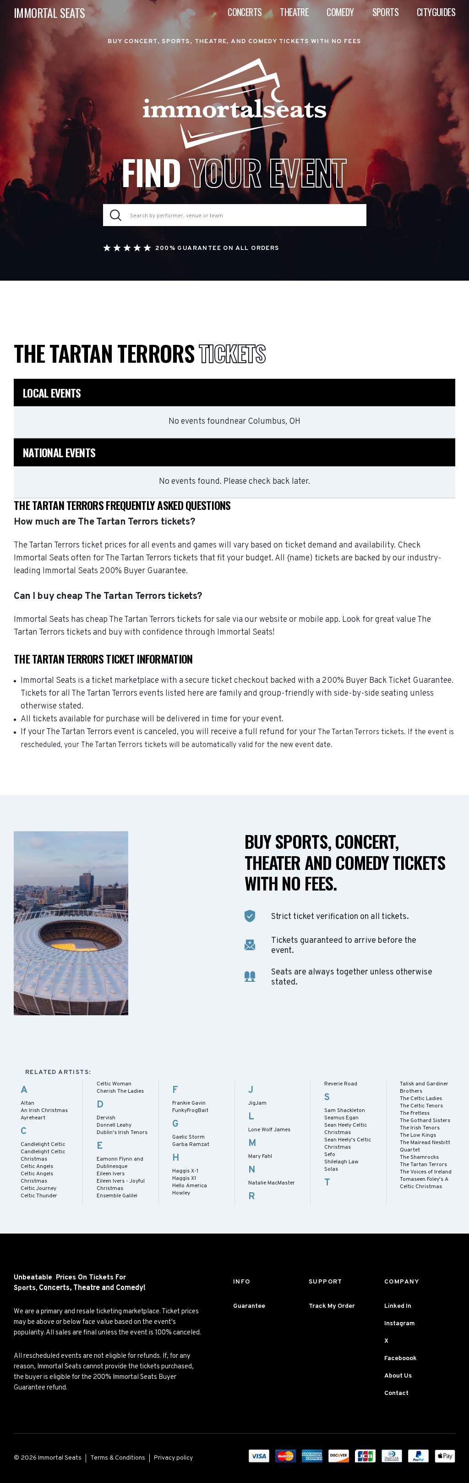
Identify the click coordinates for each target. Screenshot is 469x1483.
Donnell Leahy (114, 1125)
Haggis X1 (184, 1178)
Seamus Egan (341, 1118)
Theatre (294, 12)
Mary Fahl (260, 1156)
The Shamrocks (419, 1157)
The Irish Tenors (420, 1128)
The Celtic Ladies (421, 1098)
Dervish (106, 1118)
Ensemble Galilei (117, 1196)
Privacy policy (173, 1458)
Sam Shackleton (344, 1110)
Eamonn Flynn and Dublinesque (120, 1163)
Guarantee (249, 1306)
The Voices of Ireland (426, 1172)
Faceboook (400, 1358)
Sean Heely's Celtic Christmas (347, 1143)
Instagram (399, 1324)
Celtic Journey (38, 1188)
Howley (181, 1193)
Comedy (340, 12)
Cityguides (436, 12)
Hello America (189, 1186)
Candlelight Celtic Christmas (43, 1155)
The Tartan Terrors (423, 1164)
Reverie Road (340, 1084)
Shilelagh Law (341, 1162)
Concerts (245, 12)
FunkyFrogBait (190, 1110)
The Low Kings (418, 1135)
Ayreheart (33, 1118)
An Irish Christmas (44, 1110)
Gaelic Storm (188, 1137)
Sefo (329, 1154)
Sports (385, 12)
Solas (331, 1169)
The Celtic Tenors (421, 1106)
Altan (27, 1103)
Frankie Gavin (189, 1103)
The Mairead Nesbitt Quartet (425, 1146)
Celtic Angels (37, 1166)
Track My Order (332, 1306)
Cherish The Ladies (120, 1091)
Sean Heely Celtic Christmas (345, 1129)
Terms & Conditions (117, 1458)
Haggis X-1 (185, 1171)
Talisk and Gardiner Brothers (424, 1087)
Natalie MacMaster (271, 1183)
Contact (396, 1393)
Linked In (397, 1306)
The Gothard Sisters (425, 1120)
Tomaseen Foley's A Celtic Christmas (424, 1183)
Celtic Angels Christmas (37, 1177)
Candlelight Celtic (43, 1144)
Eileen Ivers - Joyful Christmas (121, 1185)
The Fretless (415, 1113)
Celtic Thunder (39, 1196)
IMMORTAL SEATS (49, 12)
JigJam (257, 1103)
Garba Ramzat (190, 1144)
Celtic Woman (114, 1084)
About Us (398, 1376)
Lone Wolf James (269, 1130)
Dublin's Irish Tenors (122, 1132)
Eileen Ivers (111, 1174)
